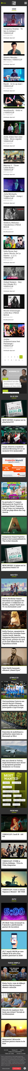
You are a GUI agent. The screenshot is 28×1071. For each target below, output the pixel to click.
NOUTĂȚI (14, 575)
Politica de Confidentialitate (15, 1051)
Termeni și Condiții (20, 1053)
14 (19, 360)
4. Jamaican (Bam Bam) (11, 791)
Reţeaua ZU (15, 1050)
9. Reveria (6, 804)
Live (4, 3)
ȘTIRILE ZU (14, 678)
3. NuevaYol (7, 787)
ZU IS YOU (14, 396)
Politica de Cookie (9, 1053)
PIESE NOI (14, 811)
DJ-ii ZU (6, 1050)
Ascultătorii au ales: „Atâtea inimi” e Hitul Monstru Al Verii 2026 (12, 383)
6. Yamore (17, 796)
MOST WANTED (11, 777)
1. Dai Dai (6, 783)
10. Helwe (16, 804)
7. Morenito (7, 800)
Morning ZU (14, 371)
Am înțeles (17, 1068)
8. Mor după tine (19, 800)
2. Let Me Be (16, 783)
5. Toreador (7, 796)
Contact (22, 1050)
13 (16, 360)
